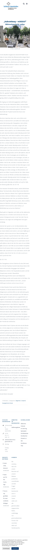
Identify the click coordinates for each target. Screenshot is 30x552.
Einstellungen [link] (6, 548)
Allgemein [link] (18, 400)
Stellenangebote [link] (15, 427)
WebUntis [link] (23, 423)
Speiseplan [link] (23, 431)
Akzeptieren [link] (15, 548)
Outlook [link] (23, 426)
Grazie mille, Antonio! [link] (5, 465)
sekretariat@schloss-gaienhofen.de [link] (7, 440)
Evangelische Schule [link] (7, 403)
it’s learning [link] (24, 428)
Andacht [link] (23, 400)
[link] (11, 6)
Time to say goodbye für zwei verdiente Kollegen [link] (5, 497)
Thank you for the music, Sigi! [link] (5, 479)
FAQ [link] (22, 445)
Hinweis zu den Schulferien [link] (24, 441)
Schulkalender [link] (24, 433)
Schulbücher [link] (24, 436)
